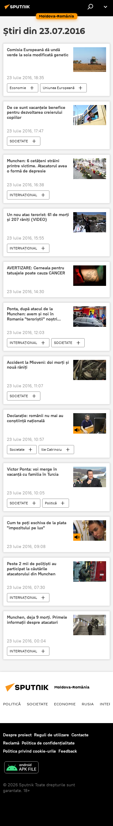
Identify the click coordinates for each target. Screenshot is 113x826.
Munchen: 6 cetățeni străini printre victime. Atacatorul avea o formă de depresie (37, 166)
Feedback (67, 751)
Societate (17, 449)
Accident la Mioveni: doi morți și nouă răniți (38, 365)
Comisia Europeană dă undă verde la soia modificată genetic (37, 52)
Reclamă (11, 743)
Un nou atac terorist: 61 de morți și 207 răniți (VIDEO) (38, 217)
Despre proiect (17, 735)
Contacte (80, 735)
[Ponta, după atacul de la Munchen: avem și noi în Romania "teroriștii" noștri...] (89, 316)
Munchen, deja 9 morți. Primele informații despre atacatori (37, 620)
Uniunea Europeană (58, 87)
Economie (18, 87)
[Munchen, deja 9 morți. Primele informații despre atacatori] (89, 625)
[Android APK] (21, 768)
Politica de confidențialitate (48, 743)
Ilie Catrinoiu (51, 449)
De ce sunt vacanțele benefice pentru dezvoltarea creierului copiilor (36, 112)
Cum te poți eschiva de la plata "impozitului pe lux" (36, 525)
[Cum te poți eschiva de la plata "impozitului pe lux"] (89, 530)
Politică (51, 503)
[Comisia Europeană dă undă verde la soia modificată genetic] (89, 59)
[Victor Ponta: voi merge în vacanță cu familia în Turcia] (89, 477)
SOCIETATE (19, 141)
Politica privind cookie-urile (29, 751)
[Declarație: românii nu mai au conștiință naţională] (89, 423)
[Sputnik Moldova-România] (18, 9)
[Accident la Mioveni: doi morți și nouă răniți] (89, 370)
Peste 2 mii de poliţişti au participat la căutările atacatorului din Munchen (31, 569)
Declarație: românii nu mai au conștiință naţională (35, 418)
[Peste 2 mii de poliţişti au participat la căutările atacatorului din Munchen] (89, 571)
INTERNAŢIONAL (23, 195)
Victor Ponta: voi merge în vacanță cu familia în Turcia (32, 472)
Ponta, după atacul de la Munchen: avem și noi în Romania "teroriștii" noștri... (34, 314)
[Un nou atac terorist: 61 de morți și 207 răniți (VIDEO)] (89, 222)
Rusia (88, 704)
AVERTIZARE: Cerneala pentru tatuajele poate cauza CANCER (36, 270)
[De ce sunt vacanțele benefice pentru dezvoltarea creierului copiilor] (89, 115)
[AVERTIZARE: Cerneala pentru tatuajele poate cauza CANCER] (89, 275)
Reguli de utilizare (51, 735)
